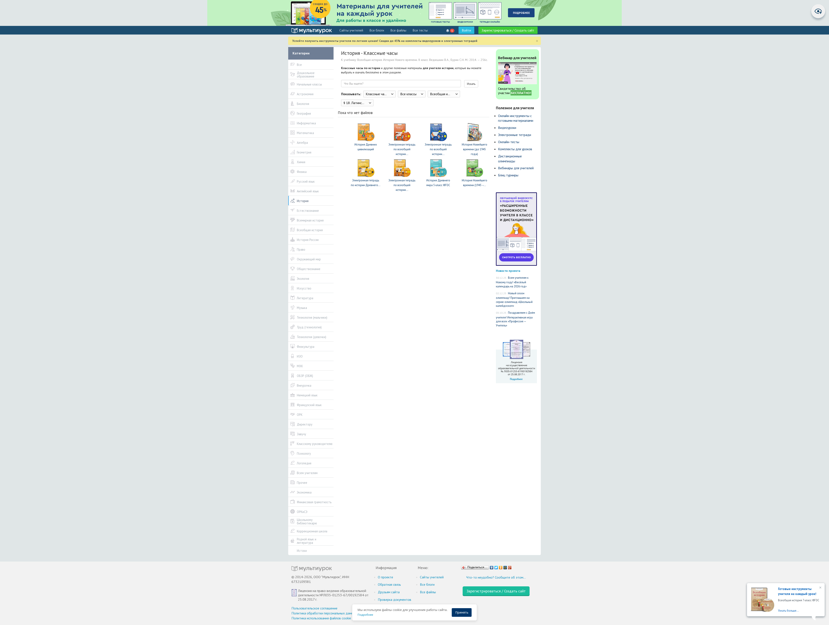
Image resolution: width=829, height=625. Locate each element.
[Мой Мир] (505, 566)
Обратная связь (389, 584)
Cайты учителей (351, 30)
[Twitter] (496, 566)
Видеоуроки (507, 127)
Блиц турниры (508, 175)
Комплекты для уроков (515, 149)
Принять (461, 612)
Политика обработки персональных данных (324, 613)
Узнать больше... (788, 610)
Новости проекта (508, 271)
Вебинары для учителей (516, 168)
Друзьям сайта (389, 592)
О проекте (385, 577)
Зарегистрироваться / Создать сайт (508, 30)
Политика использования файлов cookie (321, 618)
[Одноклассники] (500, 566)
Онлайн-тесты (508, 142)
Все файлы (398, 30)
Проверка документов (394, 599)
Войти (466, 30)
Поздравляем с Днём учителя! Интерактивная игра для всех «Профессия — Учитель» (515, 319)
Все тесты (420, 30)
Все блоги (376, 30)
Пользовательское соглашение (314, 608)
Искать (471, 84)
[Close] (820, 588)
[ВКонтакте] (491, 566)
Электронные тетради (514, 135)
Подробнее (365, 615)
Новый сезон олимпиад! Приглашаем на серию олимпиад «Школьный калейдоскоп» (514, 299)
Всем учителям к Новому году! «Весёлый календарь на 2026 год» (512, 282)
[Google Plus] (510, 566)
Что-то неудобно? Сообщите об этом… (496, 577)
